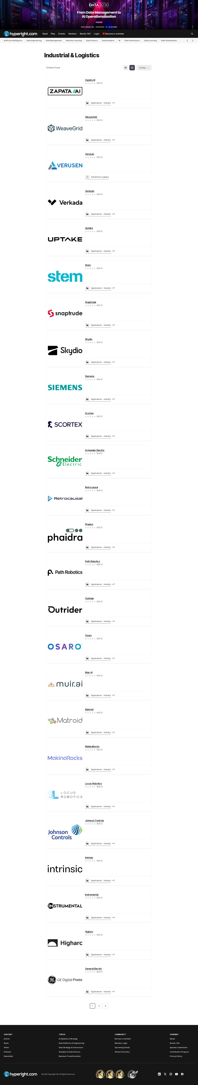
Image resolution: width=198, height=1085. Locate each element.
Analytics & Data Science (69, 1052)
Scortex (89, 413)
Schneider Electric (95, 450)
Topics (62, 1034)
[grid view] (125, 67)
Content (8, 1034)
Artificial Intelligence (13, 40)
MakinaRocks (92, 746)
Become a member (123, 1039)
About (172, 1039)
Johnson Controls (94, 820)
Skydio (88, 339)
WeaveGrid (91, 117)
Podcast (7, 1052)
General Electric (93, 968)
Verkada (89, 191)
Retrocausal (91, 487)
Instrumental (91, 894)
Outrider (89, 598)
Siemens (89, 376)
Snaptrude (90, 302)
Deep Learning (150, 40)
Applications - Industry (101, 103)
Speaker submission (178, 1047)
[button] (192, 33)
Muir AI (88, 672)
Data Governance (132, 40)
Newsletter (8, 1056)
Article (7, 1039)
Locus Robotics (93, 783)
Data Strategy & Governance (71, 1047)
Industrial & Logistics (100, 177)
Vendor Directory (122, 1052)
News (6, 1043)
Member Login (121, 1043)
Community (120, 1034)
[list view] (132, 67)
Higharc (89, 931)
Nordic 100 (174, 1043)
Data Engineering (34, 40)
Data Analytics (108, 40)
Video (6, 1047)
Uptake (89, 228)
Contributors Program (179, 1052)
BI (119, 40)
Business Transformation (70, 1056)
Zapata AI (90, 80)
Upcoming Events (122, 1047)
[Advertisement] (99, 15)
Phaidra (89, 524)
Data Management (54, 40)
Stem (88, 265)
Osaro (88, 635)
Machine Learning (74, 40)
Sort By (142, 68)
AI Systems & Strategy (68, 1039)
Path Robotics (92, 561)
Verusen (89, 154)
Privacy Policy (176, 1056)
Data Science (92, 40)
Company (174, 1034)
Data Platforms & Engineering (71, 1043)
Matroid (89, 709)
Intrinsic (89, 857)
